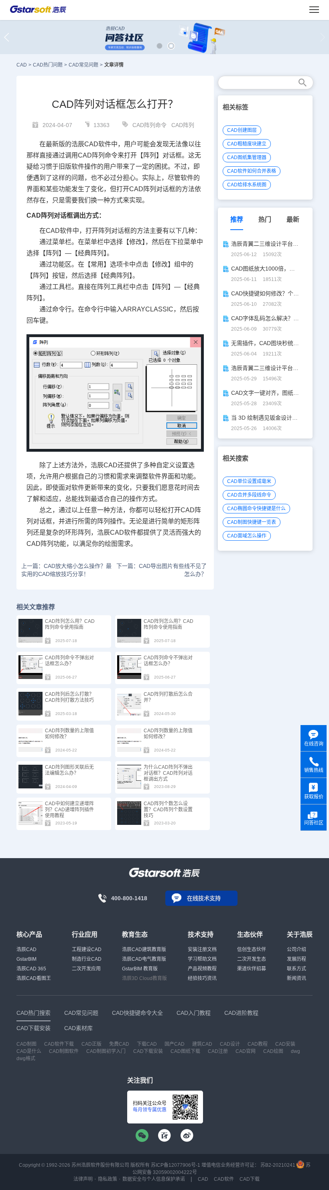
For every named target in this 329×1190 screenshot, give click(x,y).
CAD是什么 (28, 1051)
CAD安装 (285, 1044)
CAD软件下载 (59, 1044)
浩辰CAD (26, 949)
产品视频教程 (202, 969)
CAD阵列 (182, 125)
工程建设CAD (87, 949)
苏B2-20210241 (277, 1165)
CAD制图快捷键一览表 (251, 522)
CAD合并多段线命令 (249, 495)
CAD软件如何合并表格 (251, 171)
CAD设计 (230, 1044)
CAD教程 (258, 1044)
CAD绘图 (273, 1051)
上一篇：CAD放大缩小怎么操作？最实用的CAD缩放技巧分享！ (66, 570)
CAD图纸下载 (185, 1051)
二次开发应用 (86, 969)
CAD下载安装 (148, 1051)
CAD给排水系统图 (246, 185)
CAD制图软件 (64, 1051)
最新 (292, 219)
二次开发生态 (251, 959)
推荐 (236, 219)
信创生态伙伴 (251, 949)
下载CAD (147, 1044)
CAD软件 (59, 230)
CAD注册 (218, 1051)
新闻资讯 (296, 978)
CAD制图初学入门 (106, 1051)
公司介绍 (296, 949)
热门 (264, 219)
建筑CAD (202, 1044)
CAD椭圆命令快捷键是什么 (256, 508)
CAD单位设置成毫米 (249, 481)
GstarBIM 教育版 (140, 969)
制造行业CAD (87, 959)
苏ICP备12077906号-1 (175, 1165)
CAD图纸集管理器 (246, 157)
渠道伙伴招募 (251, 969)
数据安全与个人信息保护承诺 (153, 1179)
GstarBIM (26, 959)
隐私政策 (107, 1179)
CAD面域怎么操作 (246, 536)
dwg (295, 1051)
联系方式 (296, 969)
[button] (159, 46)
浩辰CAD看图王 (33, 978)
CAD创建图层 (242, 130)
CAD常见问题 (83, 65)
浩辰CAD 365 (31, 969)
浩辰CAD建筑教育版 (144, 949)
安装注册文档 (202, 949)
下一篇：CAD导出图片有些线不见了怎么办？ (161, 570)
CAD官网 (246, 1051)
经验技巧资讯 (202, 978)
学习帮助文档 (202, 959)
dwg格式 (25, 1058)
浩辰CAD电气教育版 (144, 959)
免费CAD (119, 1044)
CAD (21, 65)
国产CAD (174, 1044)
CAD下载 (250, 1179)
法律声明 (83, 1179)
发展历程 (296, 959)
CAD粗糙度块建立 (246, 144)
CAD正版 (91, 1044)
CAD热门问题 (48, 65)
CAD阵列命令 (149, 125)
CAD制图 (26, 1044)
